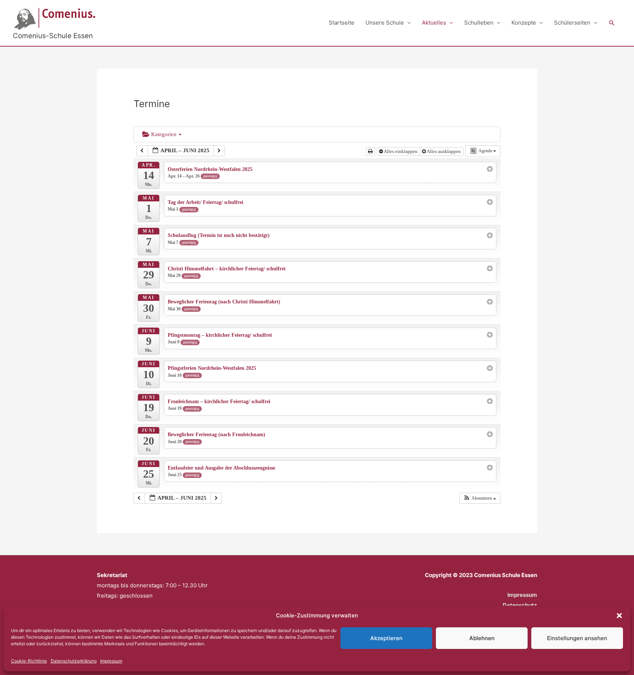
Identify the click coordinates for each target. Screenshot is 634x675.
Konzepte (523, 22)
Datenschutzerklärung (73, 661)
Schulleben (478, 22)
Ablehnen (482, 638)
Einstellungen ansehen (577, 638)
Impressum (111, 661)
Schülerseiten (572, 22)
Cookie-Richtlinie (29, 661)
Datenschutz (520, 605)
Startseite (341, 22)
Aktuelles (434, 22)
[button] (619, 615)
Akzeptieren (386, 638)
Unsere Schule (384, 22)
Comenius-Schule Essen (53, 36)
